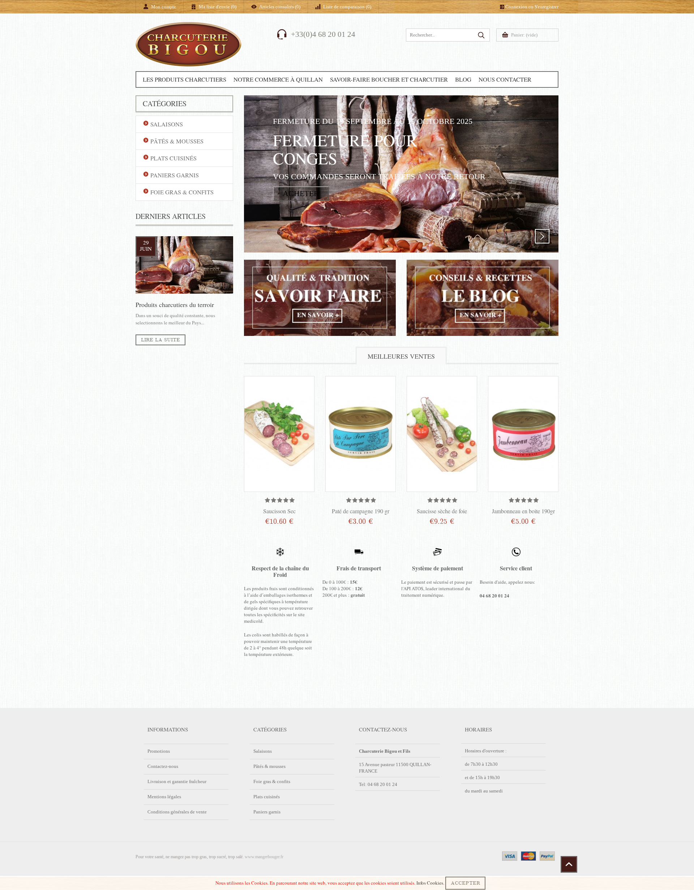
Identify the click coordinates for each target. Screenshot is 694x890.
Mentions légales (164, 796)
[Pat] (360, 434)
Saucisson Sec (279, 511)
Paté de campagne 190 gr (360, 511)
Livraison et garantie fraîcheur (176, 781)
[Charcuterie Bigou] (188, 55)
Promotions (158, 751)
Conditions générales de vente (177, 812)
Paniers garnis (266, 812)
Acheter (301, 193)
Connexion (516, 6)
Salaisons (262, 751)
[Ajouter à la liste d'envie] (298, 523)
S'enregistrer (546, 6)
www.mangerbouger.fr (264, 856)
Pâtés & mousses (269, 766)
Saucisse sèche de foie (442, 511)
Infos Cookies (429, 883)
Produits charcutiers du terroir (175, 304)
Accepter (465, 883)
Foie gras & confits (271, 781)
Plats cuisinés (266, 796)
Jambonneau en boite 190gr (523, 511)
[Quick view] (306, 384)
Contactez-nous (162, 766)
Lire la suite (160, 340)
